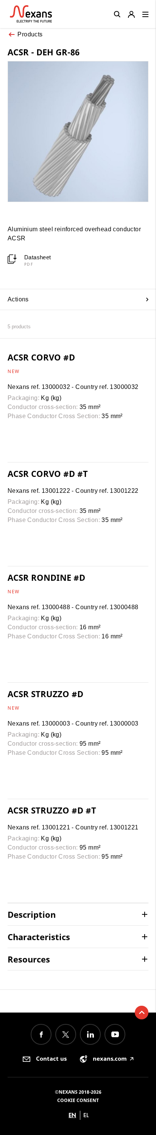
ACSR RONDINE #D (46, 577)
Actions (18, 299)
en (72, 1115)
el (86, 1115)
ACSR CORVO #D (41, 357)
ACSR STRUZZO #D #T (52, 810)
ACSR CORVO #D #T (48, 473)
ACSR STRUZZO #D (45, 693)
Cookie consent (78, 1100)
